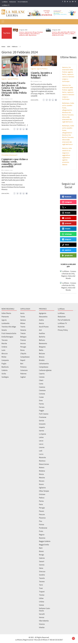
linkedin (67, 229)
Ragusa (41, 534)
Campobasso (25, 357)
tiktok (67, 245)
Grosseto (42, 424)
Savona (41, 565)
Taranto (42, 578)
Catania (41, 377)
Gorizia (41, 420)
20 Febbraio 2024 (7, 99)
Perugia (23, 347)
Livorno (41, 447)
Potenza (23, 367)
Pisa (40, 521)
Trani (41, 588)
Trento (22, 327)
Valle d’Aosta (6, 313)
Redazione (12, 2)
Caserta (41, 374)
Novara (41, 481)
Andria (41, 320)
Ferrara (41, 407)
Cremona (42, 390)
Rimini (41, 551)
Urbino (41, 602)
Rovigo (41, 555)
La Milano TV (5, 5)
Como (41, 384)
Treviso (41, 595)
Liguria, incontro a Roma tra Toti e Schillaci (41, 75)
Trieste (22, 333)
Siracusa (42, 571)
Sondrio (42, 575)
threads (67, 213)
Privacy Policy (63, 330)
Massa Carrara (44, 464)
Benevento (43, 343)
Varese (41, 605)
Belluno (42, 340)
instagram (68, 202)
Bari (21, 363)
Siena (41, 568)
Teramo (42, 581)
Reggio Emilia (44, 545)
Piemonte (5, 317)
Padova (41, 498)
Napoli (22, 360)
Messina (42, 477)
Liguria (4, 79)
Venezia (23, 330)
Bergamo (42, 347)
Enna (41, 400)
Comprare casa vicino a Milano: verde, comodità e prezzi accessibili (15, 162)
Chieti (41, 380)
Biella (41, 350)
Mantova (42, 461)
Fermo (41, 404)
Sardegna (5, 377)
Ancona (23, 343)
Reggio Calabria (44, 541)
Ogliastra (42, 488)
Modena (42, 471)
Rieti (40, 548)
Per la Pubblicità (23, 2)
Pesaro (41, 511)
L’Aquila (23, 353)
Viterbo (41, 627)
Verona (41, 617)
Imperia (42, 427)
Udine (41, 598)
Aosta (22, 313)
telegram (68, 239)
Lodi (40, 451)
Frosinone (42, 417)
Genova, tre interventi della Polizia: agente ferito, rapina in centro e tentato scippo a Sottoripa (68, 74)
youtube (68, 218)
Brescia (41, 357)
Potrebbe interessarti (9, 155)
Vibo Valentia (44, 621)
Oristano (42, 494)
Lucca (41, 454)
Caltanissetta (44, 363)
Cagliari (23, 377)
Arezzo (41, 323)
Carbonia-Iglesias (45, 370)
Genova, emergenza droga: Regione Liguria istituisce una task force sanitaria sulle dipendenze (31, 33)
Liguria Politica (12, 79)
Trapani (41, 591)
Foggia (41, 410)
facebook (68, 197)
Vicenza (42, 624)
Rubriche (61, 327)
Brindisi (41, 360)
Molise (4, 357)
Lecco (41, 444)
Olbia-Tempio (44, 491)
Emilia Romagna (7, 337)
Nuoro (41, 484)
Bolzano (42, 353)
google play (69, 255)
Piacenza (42, 518)
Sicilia (4, 374)
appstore (68, 250)
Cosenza (42, 387)
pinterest (68, 223)
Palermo (23, 374)
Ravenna (42, 538)
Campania (5, 360)
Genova (23, 320)
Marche (4, 343)
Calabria (4, 370)
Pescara (42, 514)
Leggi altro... (6, 129)
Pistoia (41, 524)
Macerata (42, 457)
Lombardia (5, 323)
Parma (41, 501)
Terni (41, 585)
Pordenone (43, 528)
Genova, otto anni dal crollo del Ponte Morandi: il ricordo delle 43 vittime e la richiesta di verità (64, 33)
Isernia (41, 431)
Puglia (4, 363)
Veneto (4, 330)
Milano (22, 323)
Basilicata (5, 367)
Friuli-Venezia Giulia (9, 333)
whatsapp (68, 234)
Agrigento (42, 313)
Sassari (41, 561)
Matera (41, 467)
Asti (40, 330)
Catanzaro (24, 370)
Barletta (42, 337)
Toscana (4, 340)
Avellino (42, 333)
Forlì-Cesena (43, 414)
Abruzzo (5, 353)
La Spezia (42, 434)
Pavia (41, 504)
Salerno (42, 558)
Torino (22, 317)
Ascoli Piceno (44, 327)
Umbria (4, 347)
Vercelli (42, 614)
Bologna (23, 337)
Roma (22, 350)
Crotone (42, 394)
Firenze (23, 340)
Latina (41, 437)
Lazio (3, 350)
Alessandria (43, 317)
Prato (41, 531)
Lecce (41, 441)
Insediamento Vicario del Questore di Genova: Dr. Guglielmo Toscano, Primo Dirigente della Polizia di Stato (14, 89)
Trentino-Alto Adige (9, 327)
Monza (41, 474)
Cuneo (41, 397)
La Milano (5, 2)
